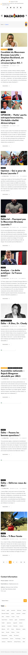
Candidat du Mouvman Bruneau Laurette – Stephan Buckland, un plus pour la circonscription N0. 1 (13, 57)
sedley (10, 635)
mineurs (21, 626)
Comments (5, 67)
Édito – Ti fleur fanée (11, 536)
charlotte (18, 613)
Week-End (9, 641)
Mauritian (15, 626)
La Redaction (5, 65)
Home (2, 24)
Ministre (3, 629)
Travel (23, 638)
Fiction (13, 616)
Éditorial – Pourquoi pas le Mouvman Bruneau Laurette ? (13, 222)
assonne (13, 610)
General (11, 619)
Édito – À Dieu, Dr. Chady (14, 323)
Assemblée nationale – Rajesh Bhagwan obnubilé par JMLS (13, 373)
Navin (3, 632)
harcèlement (22, 619)
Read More (5, 85)
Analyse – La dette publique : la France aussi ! (11, 273)
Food (18, 616)
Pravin (18, 632)
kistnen (20, 623)
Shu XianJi (16, 635)
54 (21, 562)
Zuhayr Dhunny (17, 641)
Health (3, 623)
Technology (17, 638)
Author (24, 610)
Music (12, 629)
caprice (12, 613)
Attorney (19, 610)
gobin (16, 619)
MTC (8, 629)
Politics (13, 632)
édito (24, 641)
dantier (23, 613)
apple (8, 610)
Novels (7, 632)
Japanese (9, 623)
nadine (23, 629)
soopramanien (5, 638)
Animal (3, 610)
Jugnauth (15, 623)
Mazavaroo (24, 652)
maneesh (9, 626)
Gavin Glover (4, 619)
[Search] (26, 15)
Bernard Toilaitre (5, 613)
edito (3, 616)
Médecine (18, 629)
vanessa (3, 641)
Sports (11, 638)
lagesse (3, 626)
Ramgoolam (4, 635)
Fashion (8, 616)
